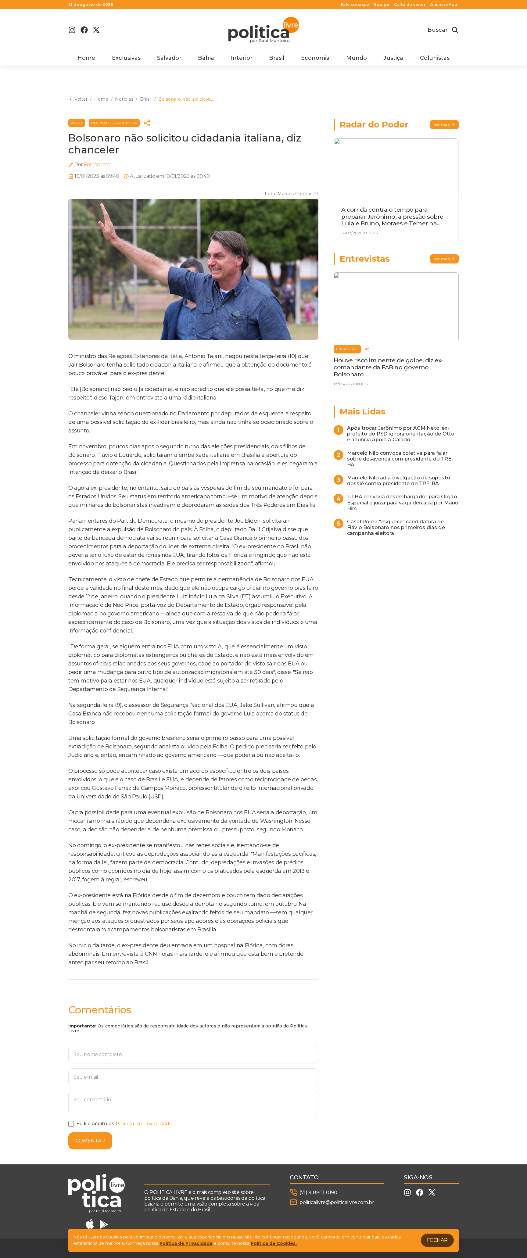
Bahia (206, 58)
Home (86, 58)
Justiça (393, 58)
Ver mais (442, 124)
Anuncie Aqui (444, 4)
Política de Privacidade (144, 1124)
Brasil (276, 58)
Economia (315, 58)
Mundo (356, 58)
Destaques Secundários (114, 123)
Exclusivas (126, 58)
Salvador (169, 58)
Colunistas (435, 58)
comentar (90, 1141)
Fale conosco (355, 4)
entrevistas (347, 349)
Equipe (381, 4)
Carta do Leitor (409, 4)
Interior (242, 58)
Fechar (437, 1240)
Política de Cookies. (274, 1243)
